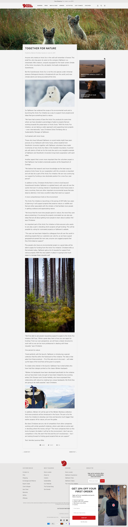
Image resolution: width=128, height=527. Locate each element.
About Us (46, 475)
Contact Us (26, 472)
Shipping (25, 478)
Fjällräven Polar (69, 478)
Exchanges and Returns (29, 481)
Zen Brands (47, 489)
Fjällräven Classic (70, 481)
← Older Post (26, 451)
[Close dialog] (124, 487)
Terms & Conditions (66, 517)
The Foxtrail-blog (48, 486)
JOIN (102, 481)
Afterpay (25, 498)
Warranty (25, 492)
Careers (46, 478)
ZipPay (24, 495)
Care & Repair (27, 486)
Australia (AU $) (63, 513)
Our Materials (47, 483)
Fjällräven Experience (71, 475)
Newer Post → (73, 451)
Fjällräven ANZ (52, 517)
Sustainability (47, 481)
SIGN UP (84, 518)
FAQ (24, 475)
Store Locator (47, 472)
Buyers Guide (26, 483)
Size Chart (25, 489)
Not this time (84, 522)
